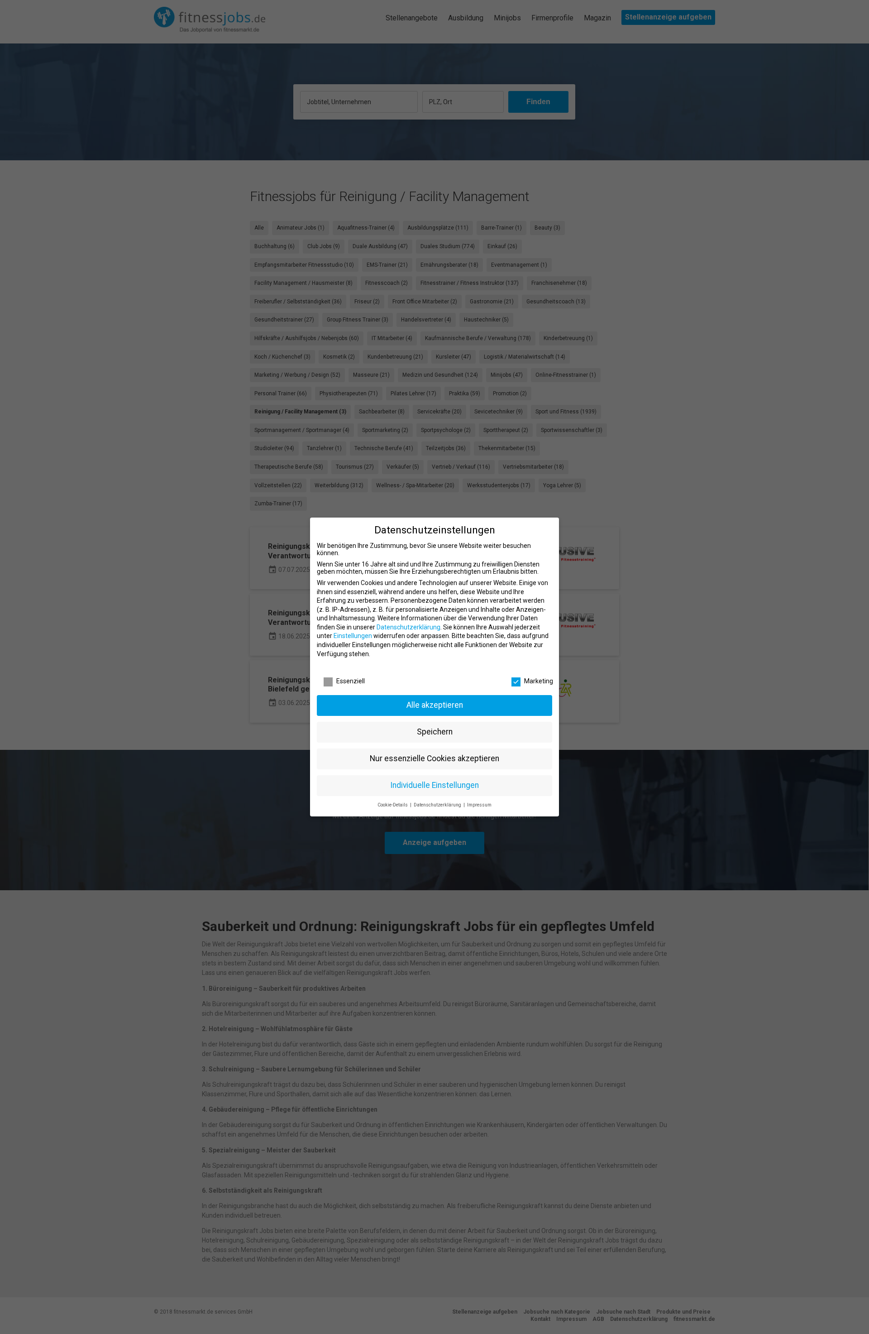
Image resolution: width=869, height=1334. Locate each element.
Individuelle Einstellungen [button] (434, 785)
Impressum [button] (479, 805)
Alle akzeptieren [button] (434, 705)
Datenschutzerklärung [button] (438, 805)
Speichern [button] (435, 731)
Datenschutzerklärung (408, 627)
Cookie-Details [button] (393, 805)
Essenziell (350, 681)
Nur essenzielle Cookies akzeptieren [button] (434, 758)
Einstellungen (353, 635)
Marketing (538, 681)
